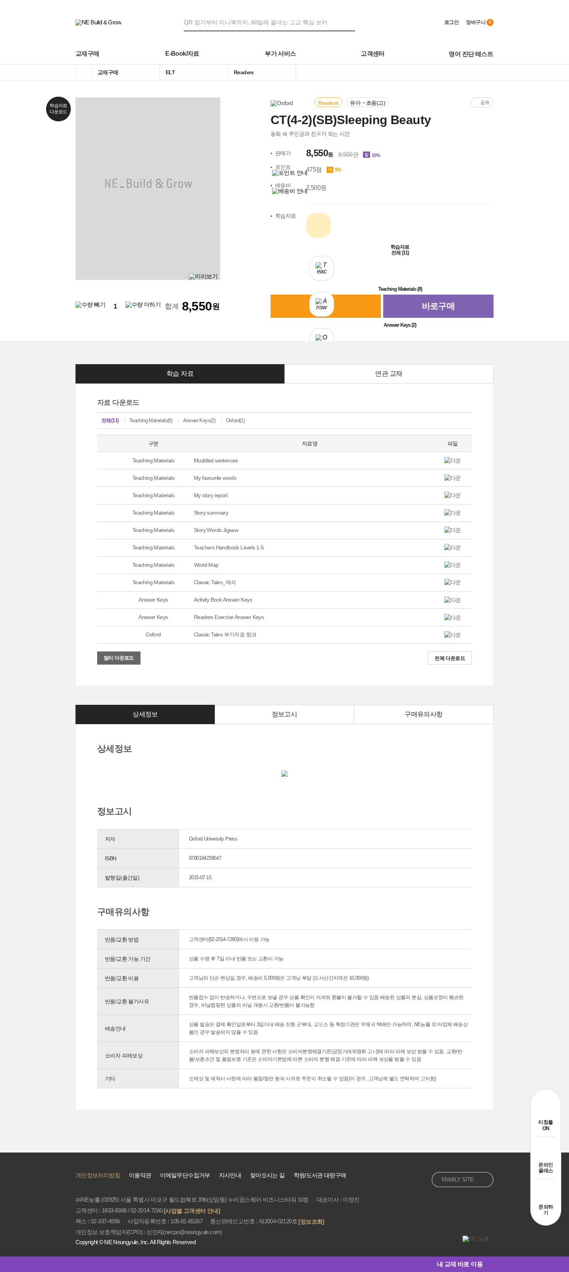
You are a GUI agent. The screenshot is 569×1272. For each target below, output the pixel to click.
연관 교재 (388, 373)
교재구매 (87, 53)
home (83, 72)
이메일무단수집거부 (185, 1175)
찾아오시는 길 (267, 1175)
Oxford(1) (235, 420)
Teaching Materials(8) (150, 420)
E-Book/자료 (182, 53)
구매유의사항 (423, 714)
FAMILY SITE (457, 1179)
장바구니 (478, 22)
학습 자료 (180, 373)
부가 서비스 (280, 53)
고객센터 (373, 53)
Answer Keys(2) (199, 420)
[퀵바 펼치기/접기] (488, 1264)
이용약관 (140, 1175)
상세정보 (145, 714)
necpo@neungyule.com (193, 1232)
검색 (350, 22)
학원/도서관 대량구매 (320, 1175)
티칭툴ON (545, 1125)
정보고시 (284, 714)
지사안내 (230, 1175)
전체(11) (109, 420)
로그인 (451, 22)
